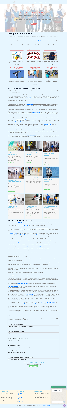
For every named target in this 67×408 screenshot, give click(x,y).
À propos (35, 2)
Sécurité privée (21, 398)
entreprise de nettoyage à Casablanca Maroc (42, 40)
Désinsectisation (21, 394)
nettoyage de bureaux (29, 104)
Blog (45, 2)
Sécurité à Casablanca (50, 50)
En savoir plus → (11, 162)
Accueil (30, 2)
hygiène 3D (50, 284)
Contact (50, 2)
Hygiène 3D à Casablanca (33, 50)
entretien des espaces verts (13, 125)
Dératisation (20, 396)
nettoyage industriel (42, 102)
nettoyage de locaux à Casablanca (42, 228)
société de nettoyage (19, 94)
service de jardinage (47, 124)
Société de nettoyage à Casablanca (34, 12)
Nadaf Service (28, 97)
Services (40, 2)
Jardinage (20, 400)
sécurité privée (51, 121)
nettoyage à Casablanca (31, 135)
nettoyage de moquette (32, 262)
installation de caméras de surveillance (30, 303)
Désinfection (20, 397)
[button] (41, 2)
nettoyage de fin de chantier (20, 234)
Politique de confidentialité (45, 405)
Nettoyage (20, 393)
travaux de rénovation (13, 233)
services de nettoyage (25, 225)
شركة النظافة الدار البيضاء (32, 177)
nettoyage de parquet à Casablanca (44, 262)
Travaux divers (20, 401)
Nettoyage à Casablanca (17, 50)
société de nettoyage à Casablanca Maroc (15, 121)
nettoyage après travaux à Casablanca (34, 234)
